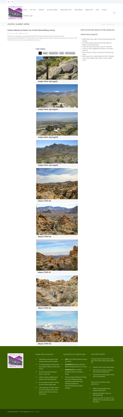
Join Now (33, 10)
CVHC (19, 411)
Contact (104, 10)
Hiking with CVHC (66, 10)
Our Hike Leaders (52, 10)
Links (97, 10)
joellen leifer (24, 33)
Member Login (28, 16)
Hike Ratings (78, 10)
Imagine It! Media (34, 411)
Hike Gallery (41, 49)
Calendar (41, 10)
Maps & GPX (89, 10)
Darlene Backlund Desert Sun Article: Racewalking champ (31, 30)
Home (25, 10)
